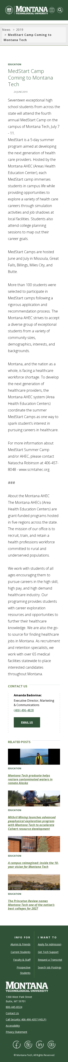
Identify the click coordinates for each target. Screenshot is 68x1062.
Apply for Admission (49, 944)
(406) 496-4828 (24, 710)
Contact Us (12, 1013)
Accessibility (13, 1025)
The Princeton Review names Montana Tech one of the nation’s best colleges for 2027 (31, 905)
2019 (19, 30)
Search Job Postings (49, 967)
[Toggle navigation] (52, 10)
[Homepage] (26, 10)
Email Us (27, 722)
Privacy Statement (16, 1032)
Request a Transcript (50, 959)
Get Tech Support (48, 952)
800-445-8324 (14, 1007)
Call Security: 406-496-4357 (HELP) (26, 1019)
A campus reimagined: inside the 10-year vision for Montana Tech (33, 865)
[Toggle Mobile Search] (60, 10)
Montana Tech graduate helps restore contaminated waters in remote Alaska (30, 779)
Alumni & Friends (20, 944)
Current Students (20, 952)
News (6, 30)
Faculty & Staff (21, 959)
